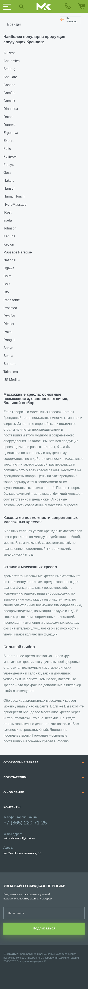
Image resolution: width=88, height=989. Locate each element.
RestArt (9, 316)
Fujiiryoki (10, 156)
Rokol (7, 332)
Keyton (8, 244)
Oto (6, 292)
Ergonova (10, 133)
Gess (7, 172)
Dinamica (10, 109)
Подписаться (44, 928)
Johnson (9, 228)
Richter (8, 324)
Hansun (9, 188)
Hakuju (8, 180)
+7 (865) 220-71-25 (25, 823)
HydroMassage (14, 204)
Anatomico (11, 61)
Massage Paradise (17, 252)
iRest (7, 212)
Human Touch (14, 196)
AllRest (9, 53)
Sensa (8, 356)
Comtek (9, 101)
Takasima (10, 372)
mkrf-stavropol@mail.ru (19, 838)
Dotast (8, 117)
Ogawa (8, 268)
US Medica (11, 380)
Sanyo (8, 348)
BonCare (10, 77)
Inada (7, 220)
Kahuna (9, 236)
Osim (7, 276)
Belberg (9, 69)
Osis (6, 284)
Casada (9, 85)
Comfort (9, 93)
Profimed (10, 308)
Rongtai (9, 340)
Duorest (9, 125)
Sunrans (9, 364)
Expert (8, 140)
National (9, 260)
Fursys (8, 164)
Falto (7, 148)
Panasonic (11, 300)
